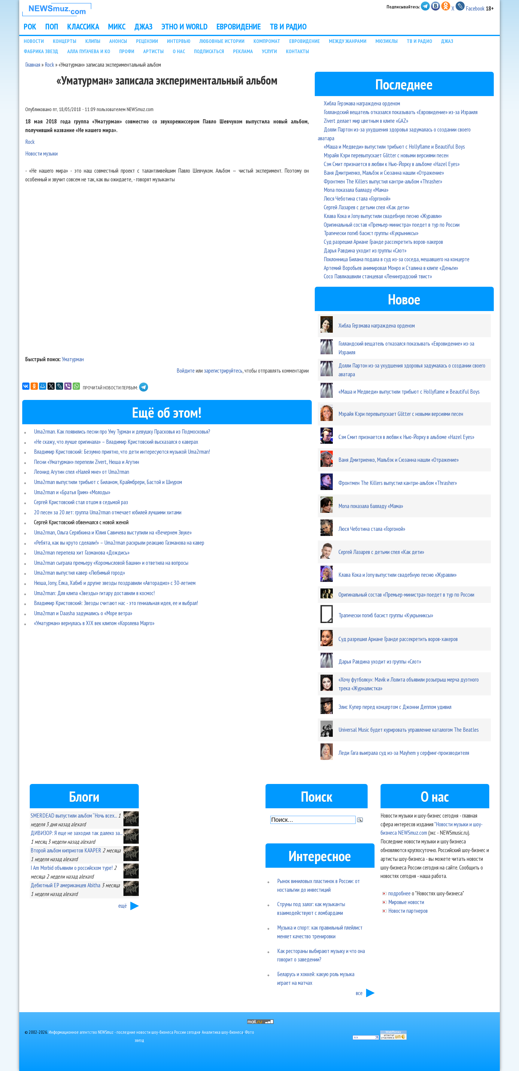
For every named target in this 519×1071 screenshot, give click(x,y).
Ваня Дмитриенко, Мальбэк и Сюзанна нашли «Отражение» (384, 172)
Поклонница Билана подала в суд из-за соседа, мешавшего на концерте (396, 259)
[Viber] (67, 386)
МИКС (117, 26)
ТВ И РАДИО (288, 26)
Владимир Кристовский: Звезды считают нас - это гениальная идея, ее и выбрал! (116, 603)
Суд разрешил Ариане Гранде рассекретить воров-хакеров (383, 241)
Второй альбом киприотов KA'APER (66, 850)
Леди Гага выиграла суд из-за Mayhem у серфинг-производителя (403, 752)
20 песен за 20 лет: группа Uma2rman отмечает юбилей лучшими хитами (107, 512)
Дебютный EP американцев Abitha (65, 885)
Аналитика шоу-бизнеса (222, 1032)
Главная (32, 64)
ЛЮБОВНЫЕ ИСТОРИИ (221, 41)
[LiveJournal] (59, 386)
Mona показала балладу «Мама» (356, 189)
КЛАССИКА (83, 26)
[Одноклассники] (34, 386)
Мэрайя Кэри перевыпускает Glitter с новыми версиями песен (386, 155)
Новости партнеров (408, 910)
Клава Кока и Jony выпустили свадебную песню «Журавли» (383, 215)
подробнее (399, 893)
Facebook (475, 8)
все (359, 993)
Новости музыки (41, 153)
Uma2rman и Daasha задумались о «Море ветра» (83, 613)
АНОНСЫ (118, 41)
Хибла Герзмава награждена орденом (362, 103)
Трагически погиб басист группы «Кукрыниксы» (371, 233)
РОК (30, 26)
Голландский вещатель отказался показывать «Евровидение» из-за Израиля (401, 112)
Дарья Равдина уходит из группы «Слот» (365, 250)
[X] (51, 386)
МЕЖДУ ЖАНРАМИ (347, 41)
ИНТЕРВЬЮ (178, 41)
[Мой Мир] (42, 386)
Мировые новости (406, 902)
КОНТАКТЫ (297, 51)
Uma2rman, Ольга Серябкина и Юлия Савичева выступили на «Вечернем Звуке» (113, 532)
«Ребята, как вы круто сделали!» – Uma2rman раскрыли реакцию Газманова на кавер (119, 542)
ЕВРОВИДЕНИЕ (239, 26)
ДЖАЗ (144, 26)
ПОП (51, 26)
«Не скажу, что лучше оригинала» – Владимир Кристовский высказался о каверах (116, 441)
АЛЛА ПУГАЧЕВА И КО (88, 51)
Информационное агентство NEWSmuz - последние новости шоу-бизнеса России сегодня (124, 1032)
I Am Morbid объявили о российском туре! (72, 867)
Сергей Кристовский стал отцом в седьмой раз (81, 502)
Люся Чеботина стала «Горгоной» (357, 198)
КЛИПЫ (92, 41)
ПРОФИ (126, 51)
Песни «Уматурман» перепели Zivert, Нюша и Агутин (86, 461)
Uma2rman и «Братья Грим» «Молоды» (72, 492)
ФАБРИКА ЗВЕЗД (41, 51)
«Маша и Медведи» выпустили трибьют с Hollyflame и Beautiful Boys (394, 146)
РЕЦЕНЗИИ (147, 41)
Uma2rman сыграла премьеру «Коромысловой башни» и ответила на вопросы (111, 562)
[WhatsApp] (76, 386)
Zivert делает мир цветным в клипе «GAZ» (366, 120)
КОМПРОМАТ (266, 41)
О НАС (179, 51)
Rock (49, 64)
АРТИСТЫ (153, 51)
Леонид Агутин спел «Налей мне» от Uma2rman (81, 471)
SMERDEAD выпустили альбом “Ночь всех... (74, 815)
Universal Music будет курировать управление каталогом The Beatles (408, 729)
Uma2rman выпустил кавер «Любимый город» (79, 572)
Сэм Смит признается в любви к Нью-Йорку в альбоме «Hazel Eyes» (392, 164)
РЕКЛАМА (243, 51)
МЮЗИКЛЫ (386, 41)
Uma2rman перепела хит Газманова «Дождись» (81, 552)
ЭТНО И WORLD (185, 26)
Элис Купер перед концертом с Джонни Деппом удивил (394, 706)
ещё (122, 905)
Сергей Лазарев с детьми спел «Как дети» (366, 207)
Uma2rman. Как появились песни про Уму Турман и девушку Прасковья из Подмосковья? (122, 431)
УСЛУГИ (269, 51)
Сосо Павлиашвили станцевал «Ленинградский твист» (378, 276)
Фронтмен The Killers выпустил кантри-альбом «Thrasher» (383, 181)
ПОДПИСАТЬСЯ (209, 51)
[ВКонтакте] (25, 386)
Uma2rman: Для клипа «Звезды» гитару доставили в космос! (94, 593)
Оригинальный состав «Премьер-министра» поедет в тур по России (392, 224)
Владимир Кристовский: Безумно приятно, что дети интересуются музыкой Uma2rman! (122, 451)
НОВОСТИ (34, 41)
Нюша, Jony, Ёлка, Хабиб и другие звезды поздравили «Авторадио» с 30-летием (115, 582)
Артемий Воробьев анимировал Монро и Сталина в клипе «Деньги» (391, 267)
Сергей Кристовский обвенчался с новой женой (81, 522)
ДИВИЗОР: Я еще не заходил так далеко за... (76, 833)
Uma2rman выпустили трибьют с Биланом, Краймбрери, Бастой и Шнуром (108, 482)
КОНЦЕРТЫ (64, 41)
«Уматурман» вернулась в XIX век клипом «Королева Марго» (94, 623)
